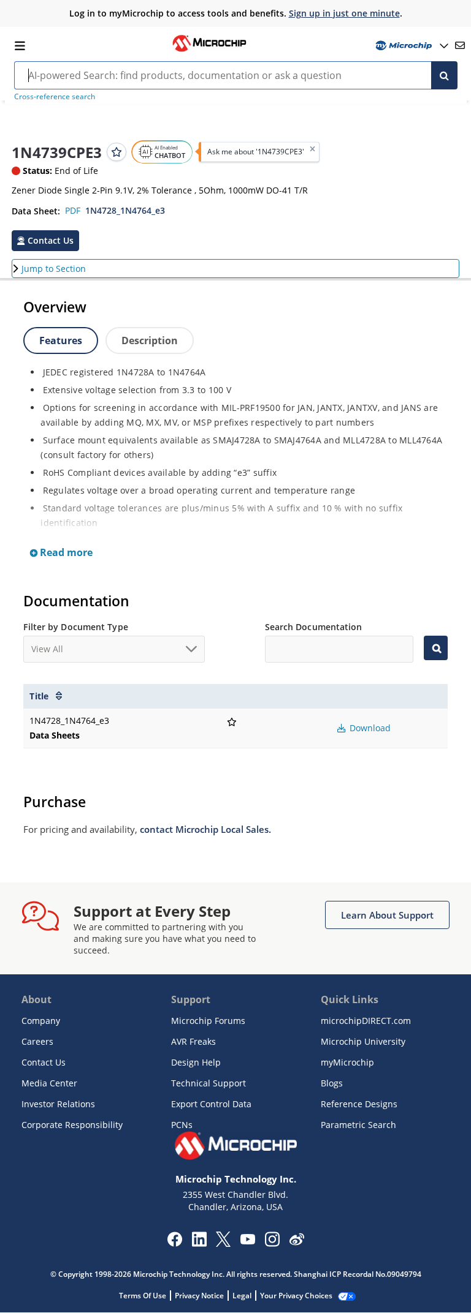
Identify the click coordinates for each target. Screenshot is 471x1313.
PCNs (182, 1125)
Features (60, 340)
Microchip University (363, 1041)
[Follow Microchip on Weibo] (296, 1242)
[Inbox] (460, 45)
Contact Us (43, 1062)
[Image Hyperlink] (209, 50)
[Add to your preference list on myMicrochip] (116, 152)
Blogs (332, 1083)
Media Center (49, 1083)
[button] (45, 240)
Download (369, 728)
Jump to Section (53, 268)
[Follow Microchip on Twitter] (223, 1243)
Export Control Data (211, 1104)
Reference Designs (359, 1104)
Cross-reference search (54, 96)
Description (149, 340)
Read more (65, 552)
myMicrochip (347, 1062)
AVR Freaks (193, 1041)
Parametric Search (358, 1125)
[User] (410, 45)
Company (40, 1020)
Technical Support (208, 1083)
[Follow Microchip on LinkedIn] (199, 1243)
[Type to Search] (435, 648)
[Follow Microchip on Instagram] (272, 1243)
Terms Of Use (142, 1295)
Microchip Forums (208, 1020)
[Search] (444, 75)
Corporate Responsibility (72, 1125)
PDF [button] (72, 210)
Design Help (196, 1062)
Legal (241, 1295)
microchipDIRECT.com (366, 1020)
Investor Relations (58, 1104)
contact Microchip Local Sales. (205, 829)
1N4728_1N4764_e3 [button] (125, 210)
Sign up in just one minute (344, 13)
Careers (37, 1041)
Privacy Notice (199, 1295)
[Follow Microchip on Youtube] (247, 1241)
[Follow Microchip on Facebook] (174, 1243)
